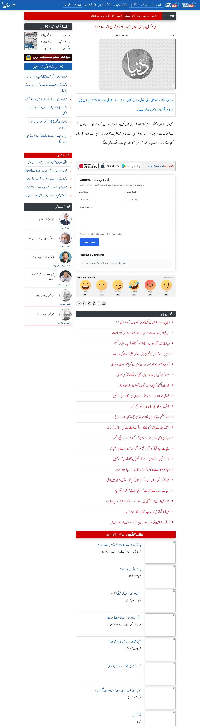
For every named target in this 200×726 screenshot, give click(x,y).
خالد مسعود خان (64, 246)
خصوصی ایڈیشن (147, 5)
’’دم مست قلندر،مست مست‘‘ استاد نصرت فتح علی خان (117, 690)
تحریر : (139, 721)
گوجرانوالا (105, 16)
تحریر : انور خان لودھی (133, 600)
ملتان (126, 16)
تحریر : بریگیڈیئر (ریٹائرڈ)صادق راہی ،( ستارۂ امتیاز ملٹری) (121, 551)
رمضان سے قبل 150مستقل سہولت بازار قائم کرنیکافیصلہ (48, 124)
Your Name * (84, 192)
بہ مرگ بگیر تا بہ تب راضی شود (41, 238)
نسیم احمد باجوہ (64, 304)
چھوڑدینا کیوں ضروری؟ (130, 569)
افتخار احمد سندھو (63, 285)
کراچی (146, 16)
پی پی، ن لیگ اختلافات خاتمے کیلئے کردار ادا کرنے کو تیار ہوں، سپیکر (46, 139)
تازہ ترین (77, 5)
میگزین (159, 5)
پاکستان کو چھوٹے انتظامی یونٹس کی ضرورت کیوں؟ (119, 545)
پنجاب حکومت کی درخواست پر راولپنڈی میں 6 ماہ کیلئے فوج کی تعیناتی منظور (46, 171)
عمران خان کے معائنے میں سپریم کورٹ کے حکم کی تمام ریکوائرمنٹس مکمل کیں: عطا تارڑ (46, 187)
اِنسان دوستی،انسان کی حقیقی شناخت (125, 593)
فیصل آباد (117, 16)
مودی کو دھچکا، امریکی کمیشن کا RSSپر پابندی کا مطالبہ (47, 76)
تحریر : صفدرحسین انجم (133, 648)
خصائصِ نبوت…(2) (45, 314)
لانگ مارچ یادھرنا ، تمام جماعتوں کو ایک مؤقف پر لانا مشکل (47, 110)
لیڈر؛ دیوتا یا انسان (46, 219)
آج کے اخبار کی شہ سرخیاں (46, 67)
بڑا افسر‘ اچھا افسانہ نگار (45, 295)
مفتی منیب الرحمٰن (63, 323)
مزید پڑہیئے (164, 314)
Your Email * (132, 192)
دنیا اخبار (167, 16)
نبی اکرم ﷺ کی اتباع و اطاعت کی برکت (124, 618)
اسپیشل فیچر (134, 5)
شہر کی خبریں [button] (119, 5)
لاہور (153, 16)
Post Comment (89, 242)
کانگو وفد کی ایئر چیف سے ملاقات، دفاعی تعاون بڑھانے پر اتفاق (46, 88)
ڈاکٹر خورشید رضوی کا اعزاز (43, 257)
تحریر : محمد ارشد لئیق (134, 697)
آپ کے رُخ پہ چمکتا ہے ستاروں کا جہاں (124, 666)
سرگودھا (95, 16)
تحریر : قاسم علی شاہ (134, 576)
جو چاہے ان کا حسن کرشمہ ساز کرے (42, 276)
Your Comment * (86, 208)
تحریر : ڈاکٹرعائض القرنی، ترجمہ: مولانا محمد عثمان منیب (123, 624)
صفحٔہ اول (68, 5)
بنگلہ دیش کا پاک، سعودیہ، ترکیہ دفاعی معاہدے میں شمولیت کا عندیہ (47, 196)
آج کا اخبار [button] (88, 5)
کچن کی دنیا (136, 715)
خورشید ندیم (66, 227)
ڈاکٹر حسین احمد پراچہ (62, 265)
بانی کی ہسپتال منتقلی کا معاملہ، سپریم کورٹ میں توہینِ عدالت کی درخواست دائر (47, 163)
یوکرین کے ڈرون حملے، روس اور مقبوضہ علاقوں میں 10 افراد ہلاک (46, 179)
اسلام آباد (136, 16)
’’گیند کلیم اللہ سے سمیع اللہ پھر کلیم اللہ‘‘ (124, 642)
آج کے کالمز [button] (103, 5)
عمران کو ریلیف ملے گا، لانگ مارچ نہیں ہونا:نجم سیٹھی (46, 99)
